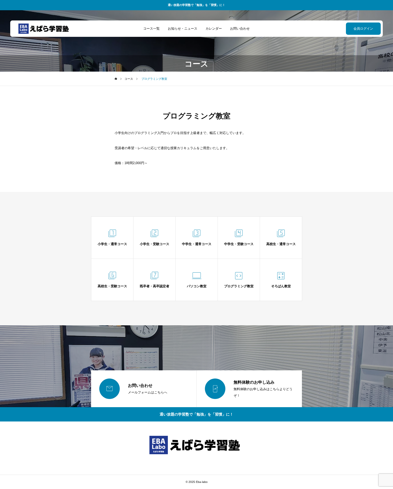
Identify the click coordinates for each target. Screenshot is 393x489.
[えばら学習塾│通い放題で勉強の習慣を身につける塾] (44, 28)
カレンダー (214, 28)
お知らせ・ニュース (182, 28)
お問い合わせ (240, 28)
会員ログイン (363, 28)
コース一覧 (151, 28)
